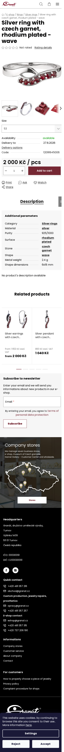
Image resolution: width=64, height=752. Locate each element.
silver (45, 228)
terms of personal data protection (37, 413)
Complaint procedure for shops (21, 688)
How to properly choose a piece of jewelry (27, 678)
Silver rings (49, 223)
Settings (31, 733)
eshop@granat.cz (18, 620)
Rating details (43, 47)
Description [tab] (32, 201)
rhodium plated (48, 240)
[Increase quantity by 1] (22, 171)
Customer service (13, 651)
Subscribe (15, 424)
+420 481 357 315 (17, 625)
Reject (15, 744)
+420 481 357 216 (17, 586)
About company (12, 656)
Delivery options (12, 147)
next (60, 321)
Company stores (12, 646)
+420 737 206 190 (18, 630)
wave (45, 255)
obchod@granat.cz (19, 591)
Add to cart (44, 171)
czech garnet (47, 248)
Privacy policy (11, 683)
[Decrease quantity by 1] (5, 171)
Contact (8, 660)
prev (3, 321)
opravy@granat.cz (18, 605)
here (29, 725)
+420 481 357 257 (18, 610)
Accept (46, 744)
